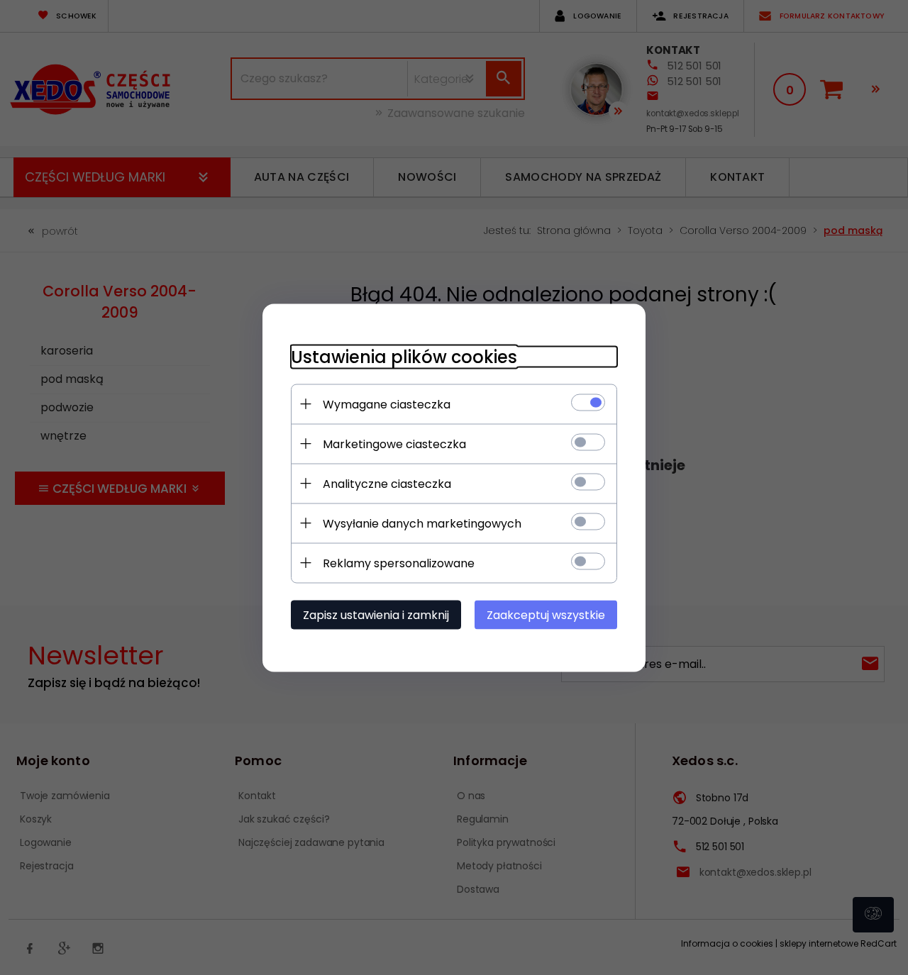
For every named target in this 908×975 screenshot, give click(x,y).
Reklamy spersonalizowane (399, 563)
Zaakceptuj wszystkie (546, 614)
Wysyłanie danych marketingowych (422, 523)
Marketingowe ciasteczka (394, 443)
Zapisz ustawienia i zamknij (376, 614)
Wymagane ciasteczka (386, 404)
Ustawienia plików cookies (404, 356)
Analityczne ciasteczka (387, 483)
